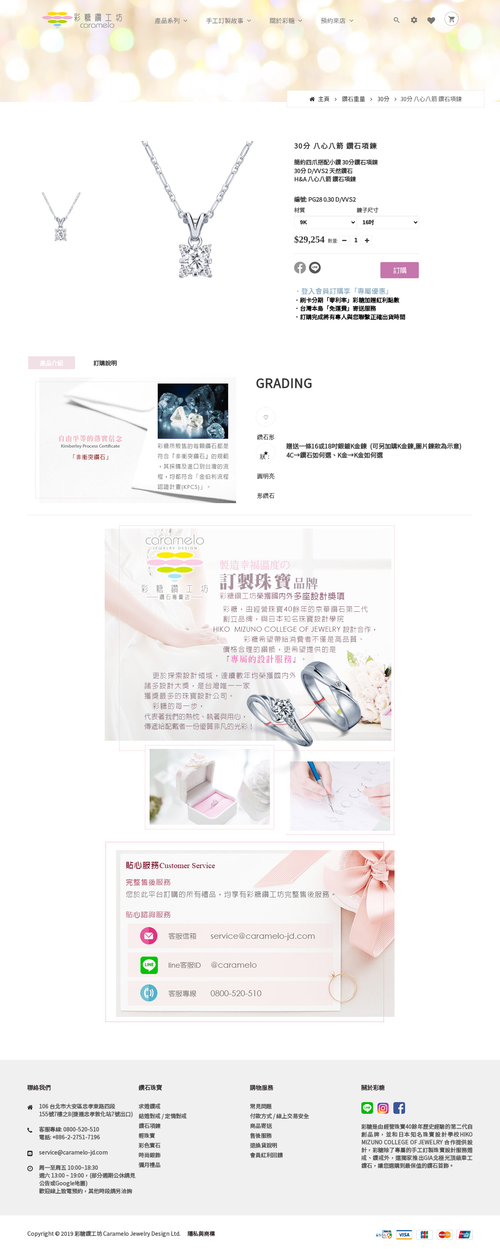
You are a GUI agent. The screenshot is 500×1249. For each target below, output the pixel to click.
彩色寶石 (150, 1145)
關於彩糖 (282, 20)
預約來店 (333, 20)
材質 (299, 210)
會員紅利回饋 (266, 1155)
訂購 (399, 270)
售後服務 (261, 1135)
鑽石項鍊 (150, 1125)
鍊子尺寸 (368, 210)
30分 (383, 99)
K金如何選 (368, 454)
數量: (333, 240)
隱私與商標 (200, 1233)
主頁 (324, 99)
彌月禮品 (150, 1165)
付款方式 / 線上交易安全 (279, 1116)
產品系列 (167, 20)
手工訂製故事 (224, 20)
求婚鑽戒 (150, 1106)
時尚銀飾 (150, 1155)
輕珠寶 (147, 1135)
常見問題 (261, 1106)
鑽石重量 (353, 99)
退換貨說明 (263, 1145)
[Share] (301, 271)
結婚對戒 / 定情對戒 (163, 1116)
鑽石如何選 (315, 454)
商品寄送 (261, 1125)
